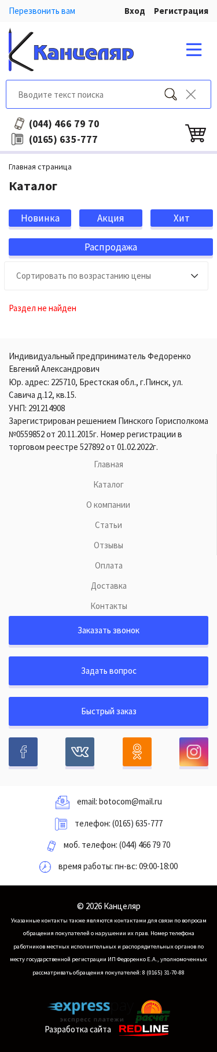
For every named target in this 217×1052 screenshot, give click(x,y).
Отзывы (108, 545)
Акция (110, 218)
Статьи (108, 524)
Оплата (109, 565)
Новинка (40, 218)
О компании (108, 504)
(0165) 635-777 (137, 823)
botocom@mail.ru (130, 801)
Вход (134, 10)
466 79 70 (64, 123)
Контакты (108, 605)
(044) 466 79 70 (144, 844)
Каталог (108, 484)
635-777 (63, 139)
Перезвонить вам (42, 10)
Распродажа (110, 247)
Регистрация (181, 10)
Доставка (109, 585)
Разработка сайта (78, 1029)
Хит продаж (181, 219)
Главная (108, 464)
